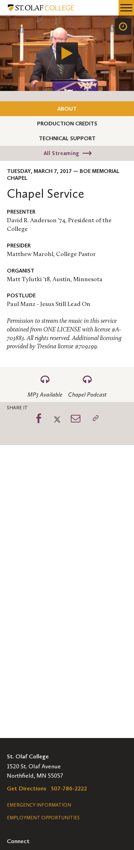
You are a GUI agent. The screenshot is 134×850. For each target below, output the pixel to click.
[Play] (67, 53)
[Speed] (123, 26)
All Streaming (61, 153)
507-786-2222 (69, 788)
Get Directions (26, 788)
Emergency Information (39, 805)
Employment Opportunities (43, 818)
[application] (67, 53)
